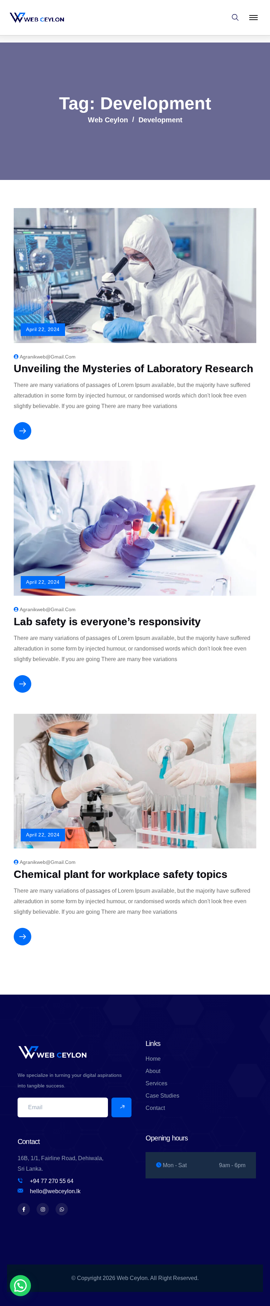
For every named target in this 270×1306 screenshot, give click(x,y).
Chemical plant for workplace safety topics (120, 874)
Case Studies (162, 1096)
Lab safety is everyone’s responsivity (107, 621)
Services (156, 1083)
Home (153, 1059)
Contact (155, 1108)
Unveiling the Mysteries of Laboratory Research (133, 368)
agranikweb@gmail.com (48, 357)
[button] (20, 1285)
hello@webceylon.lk (55, 1191)
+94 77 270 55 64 (51, 1181)
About (153, 1071)
